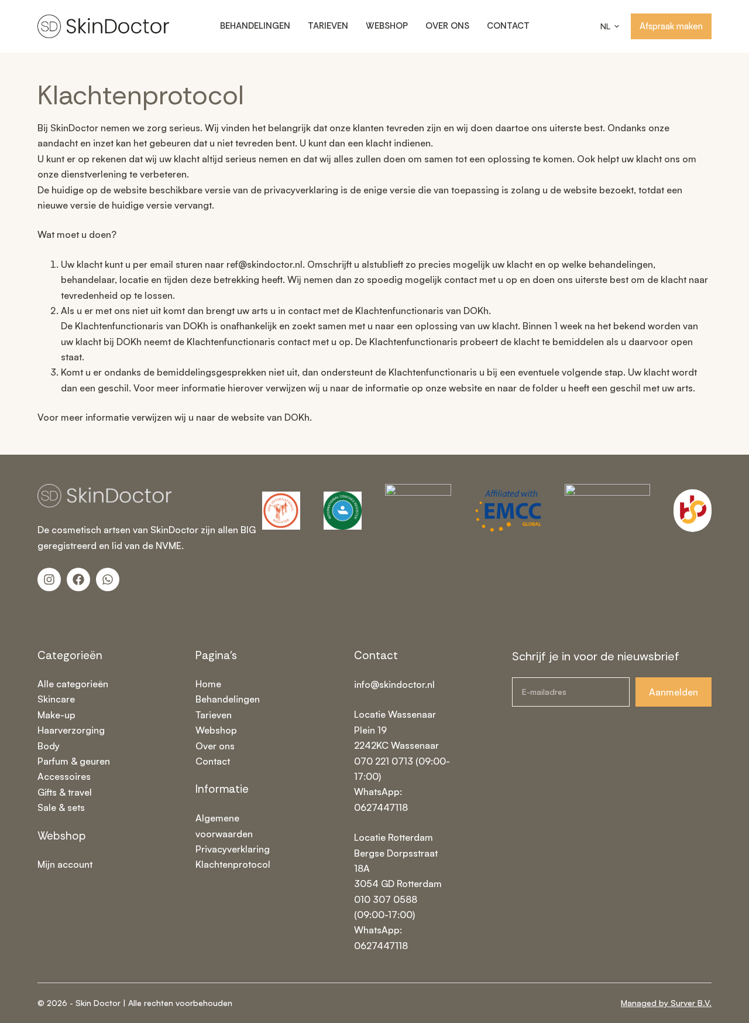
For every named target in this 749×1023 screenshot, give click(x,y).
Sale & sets (61, 807)
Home (208, 684)
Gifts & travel (64, 792)
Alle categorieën (72, 684)
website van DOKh (269, 417)
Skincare (56, 699)
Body (48, 746)
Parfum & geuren (73, 761)
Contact (508, 26)
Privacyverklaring (232, 849)
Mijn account (64, 864)
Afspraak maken (671, 26)
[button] (609, 26)
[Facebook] (78, 579)
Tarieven (328, 26)
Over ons (447, 26)
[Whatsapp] (107, 579)
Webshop (387, 26)
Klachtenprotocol (232, 864)
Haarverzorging (71, 730)
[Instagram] (49, 579)
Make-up (56, 715)
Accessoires (64, 776)
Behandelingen (255, 26)
